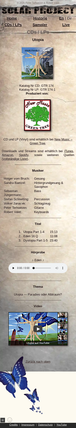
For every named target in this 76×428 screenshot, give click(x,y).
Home (12, 18)
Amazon (7, 155)
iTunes (68, 151)
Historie (40, 18)
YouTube (61, 424)
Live (66, 25)
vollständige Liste (15, 159)
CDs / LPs (13, 25)
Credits (13, 424)
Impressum (27, 424)
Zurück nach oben (38, 362)
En (61, 18)
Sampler (40, 25)
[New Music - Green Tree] (37, 130)
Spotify (23, 155)
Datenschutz (45, 424)
